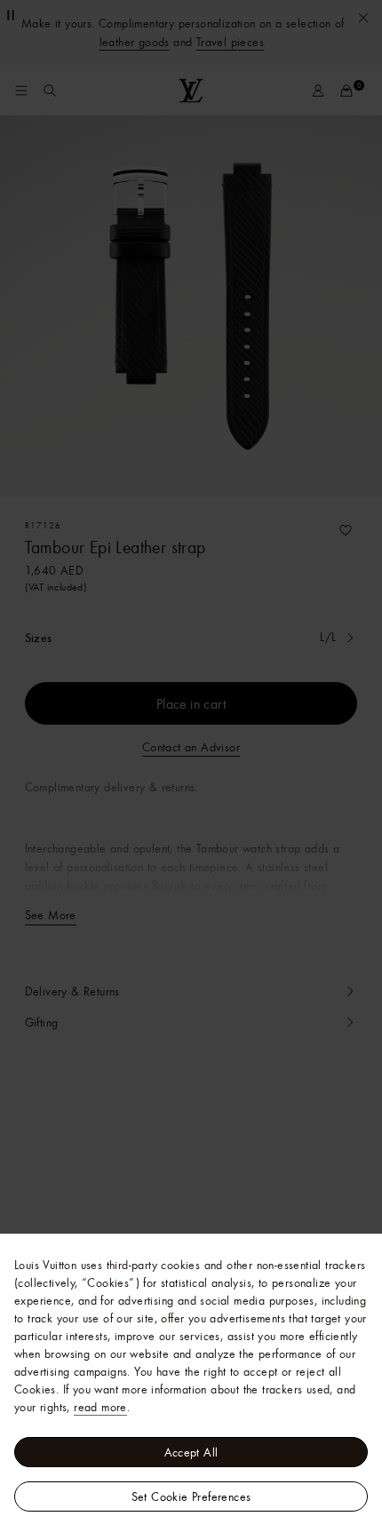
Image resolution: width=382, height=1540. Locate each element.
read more (100, 1407)
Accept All (191, 1452)
